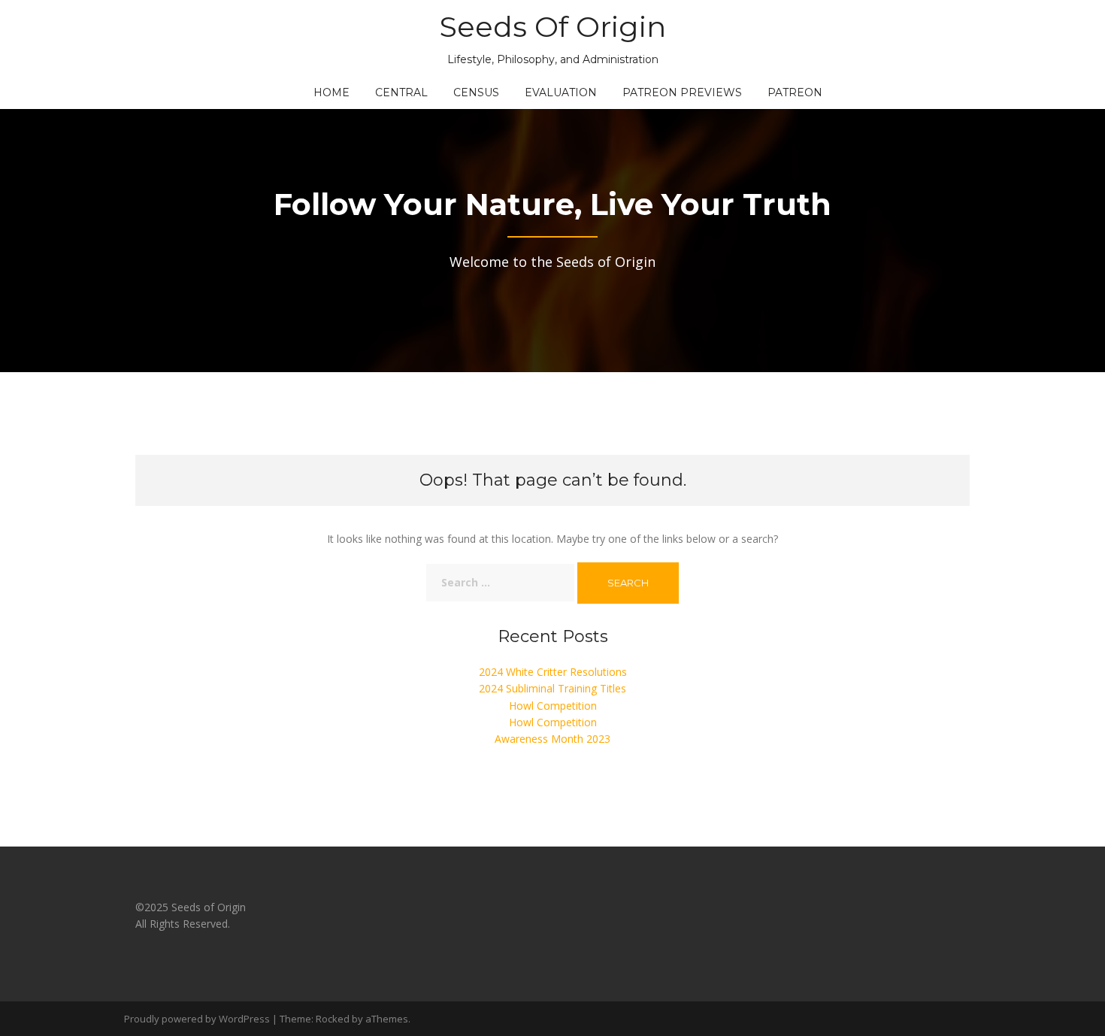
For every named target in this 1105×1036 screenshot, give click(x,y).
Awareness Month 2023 (552, 739)
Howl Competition (553, 705)
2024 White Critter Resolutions (553, 672)
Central (401, 92)
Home (331, 92)
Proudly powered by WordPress (197, 1018)
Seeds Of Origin (553, 26)
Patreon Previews (682, 92)
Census (476, 92)
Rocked (333, 1018)
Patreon (794, 92)
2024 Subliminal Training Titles (552, 688)
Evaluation (561, 92)
